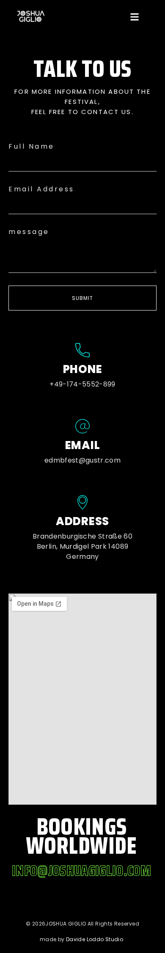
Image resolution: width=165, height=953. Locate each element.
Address (82, 521)
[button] (134, 17)
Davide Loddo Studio (94, 939)
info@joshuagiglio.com (81, 870)
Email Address (41, 189)
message (29, 232)
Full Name (31, 146)
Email (82, 445)
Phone (82, 369)
